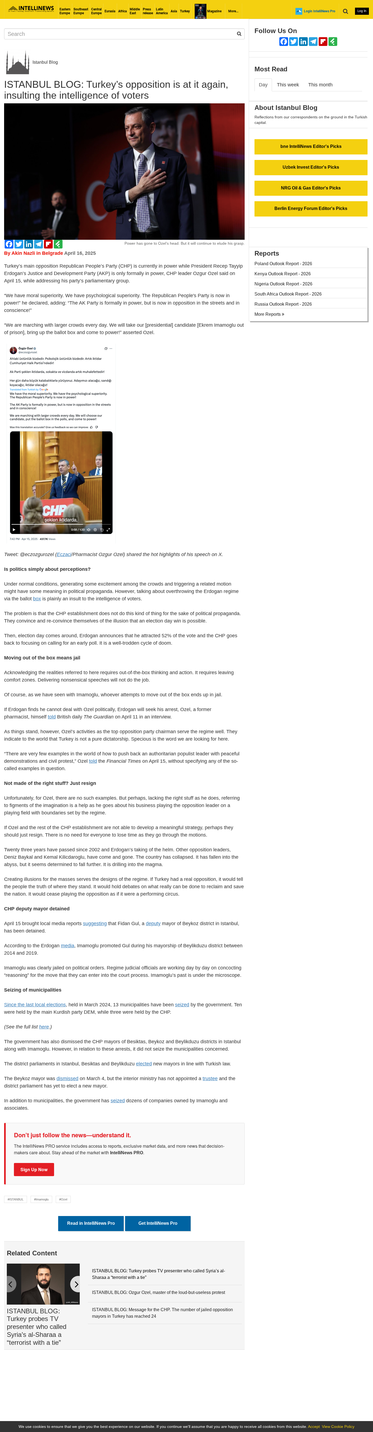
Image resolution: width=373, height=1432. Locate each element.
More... (233, 11)
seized (182, 1004)
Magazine (213, 11)
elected (144, 1063)
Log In (361, 11)
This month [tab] (320, 84)
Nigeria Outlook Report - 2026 (283, 284)
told (52, 717)
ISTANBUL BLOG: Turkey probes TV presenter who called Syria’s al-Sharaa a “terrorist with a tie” (36, 1326)
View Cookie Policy (338, 1426)
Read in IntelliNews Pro (91, 1223)
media (67, 945)
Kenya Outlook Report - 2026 (282, 273)
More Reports (268, 314)
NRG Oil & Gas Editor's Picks (311, 188)
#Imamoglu (41, 1199)
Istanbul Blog (44, 62)
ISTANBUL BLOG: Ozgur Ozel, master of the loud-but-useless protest (158, 1292)
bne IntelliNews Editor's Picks (311, 146)
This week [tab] (288, 84)
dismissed (67, 1078)
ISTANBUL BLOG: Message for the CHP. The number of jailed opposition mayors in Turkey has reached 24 (162, 1313)
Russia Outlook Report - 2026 (283, 304)
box (37, 598)
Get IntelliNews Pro (157, 1223)
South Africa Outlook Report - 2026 (288, 294)
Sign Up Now (34, 1169)
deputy (153, 923)
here (44, 1027)
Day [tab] (263, 84)
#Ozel (63, 1199)
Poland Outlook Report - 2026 (283, 263)
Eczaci (64, 554)
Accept (314, 1426)
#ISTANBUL (15, 1199)
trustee (210, 1078)
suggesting (95, 923)
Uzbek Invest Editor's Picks (311, 167)
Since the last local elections (35, 1004)
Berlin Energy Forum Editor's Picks (310, 208)
